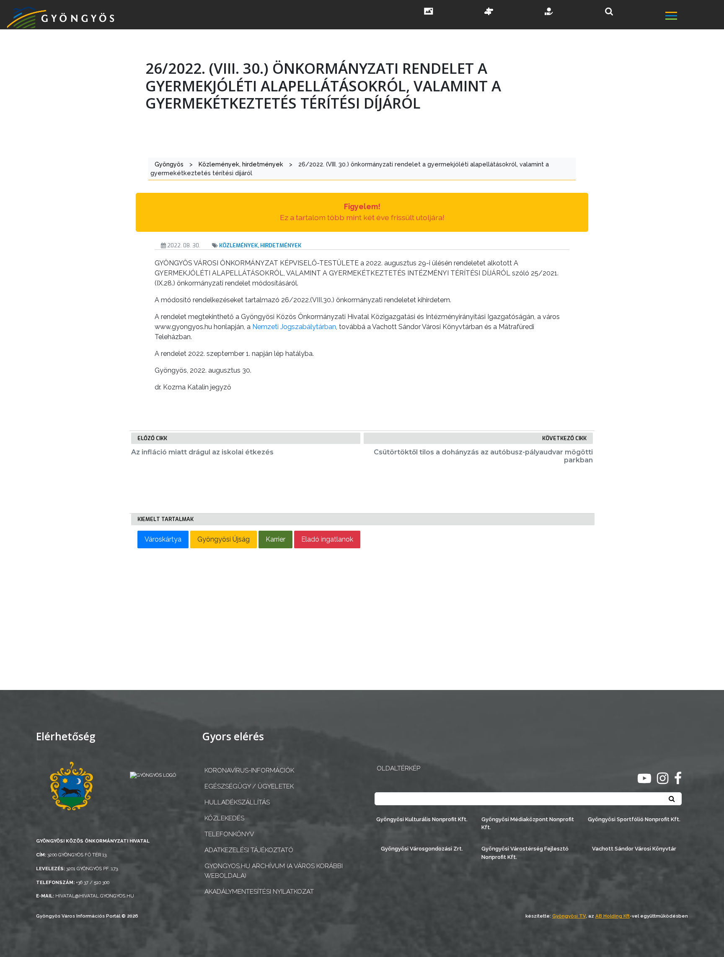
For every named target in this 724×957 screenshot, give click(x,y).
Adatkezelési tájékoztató (248, 850)
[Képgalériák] (428, 12)
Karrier (275, 539)
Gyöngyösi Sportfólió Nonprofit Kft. (634, 819)
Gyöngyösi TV (569, 916)
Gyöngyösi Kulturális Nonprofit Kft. (422, 819)
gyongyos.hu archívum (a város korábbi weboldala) (273, 870)
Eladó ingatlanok (327, 539)
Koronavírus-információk (249, 770)
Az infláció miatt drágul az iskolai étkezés (202, 452)
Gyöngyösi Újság (223, 539)
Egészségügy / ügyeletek (249, 786)
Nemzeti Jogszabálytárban (294, 327)
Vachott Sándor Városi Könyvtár (634, 848)
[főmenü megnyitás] (694, 17)
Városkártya (163, 539)
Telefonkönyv (229, 834)
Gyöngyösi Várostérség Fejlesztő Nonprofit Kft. (525, 852)
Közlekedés (224, 818)
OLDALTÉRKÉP (398, 768)
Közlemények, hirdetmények (260, 245)
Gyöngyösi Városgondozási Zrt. (422, 848)
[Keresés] (609, 12)
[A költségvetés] (549, 12)
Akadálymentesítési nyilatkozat (259, 891)
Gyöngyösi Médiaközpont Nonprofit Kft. (527, 823)
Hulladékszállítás (237, 802)
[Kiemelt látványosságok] (489, 12)
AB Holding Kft (612, 916)
